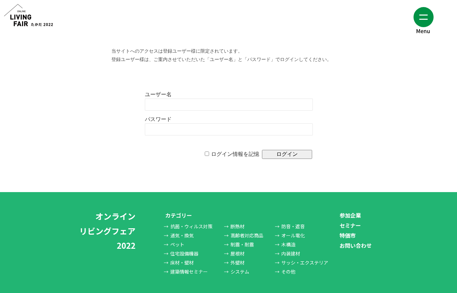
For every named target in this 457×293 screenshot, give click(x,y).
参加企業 (350, 215)
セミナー (350, 225)
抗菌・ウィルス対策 (191, 226)
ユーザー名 (158, 94)
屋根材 (238, 253)
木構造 (288, 244)
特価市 (348, 235)
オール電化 (293, 235)
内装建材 (290, 253)
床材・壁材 (182, 262)
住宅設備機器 (184, 253)
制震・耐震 (242, 244)
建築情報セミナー (189, 271)
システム (240, 271)
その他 (288, 271)
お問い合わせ (356, 245)
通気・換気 (182, 235)
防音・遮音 (293, 226)
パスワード (158, 119)
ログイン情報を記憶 (235, 154)
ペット (177, 244)
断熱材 (238, 226)
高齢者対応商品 (247, 235)
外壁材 (238, 262)
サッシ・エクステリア (304, 262)
